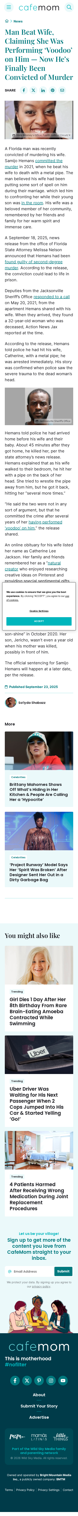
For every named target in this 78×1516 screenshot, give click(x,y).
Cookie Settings (39, 611)
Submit (63, 1271)
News (18, 21)
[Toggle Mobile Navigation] (9, 7)
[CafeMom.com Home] (39, 7)
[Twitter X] (27, 1380)
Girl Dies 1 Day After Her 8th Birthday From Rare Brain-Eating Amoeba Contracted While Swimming (38, 1011)
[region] (39, 606)
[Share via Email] (62, 90)
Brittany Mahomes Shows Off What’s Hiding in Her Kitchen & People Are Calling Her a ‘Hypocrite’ (39, 792)
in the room (32, 202)
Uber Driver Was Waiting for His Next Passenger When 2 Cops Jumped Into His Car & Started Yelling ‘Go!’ (37, 1104)
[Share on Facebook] (24, 90)
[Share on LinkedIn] (43, 90)
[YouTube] (63, 1380)
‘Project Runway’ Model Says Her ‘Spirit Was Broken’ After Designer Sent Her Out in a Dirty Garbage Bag (39, 872)
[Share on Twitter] (33, 90)
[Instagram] (51, 1380)
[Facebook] (15, 1380)
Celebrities (18, 777)
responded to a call (52, 296)
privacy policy (41, 1286)
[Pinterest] (39, 1380)
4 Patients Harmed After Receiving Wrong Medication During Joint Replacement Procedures (39, 1196)
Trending (17, 991)
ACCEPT (39, 621)
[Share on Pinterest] (53, 90)
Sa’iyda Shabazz (32, 702)
